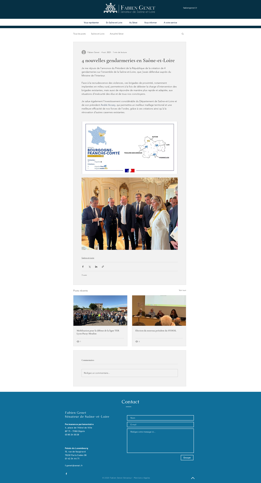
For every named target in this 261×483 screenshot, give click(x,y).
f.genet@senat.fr (74, 465)
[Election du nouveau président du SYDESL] (159, 310)
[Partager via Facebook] (83, 266)
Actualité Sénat (116, 33)
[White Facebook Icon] (66, 473)
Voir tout (182, 290)
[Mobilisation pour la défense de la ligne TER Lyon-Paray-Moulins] (100, 310)
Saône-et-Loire (97, 33)
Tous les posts (79, 33)
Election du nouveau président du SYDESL (155, 330)
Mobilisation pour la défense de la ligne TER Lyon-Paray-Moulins (98, 332)
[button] (182, 34)
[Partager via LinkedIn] (96, 266)
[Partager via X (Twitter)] (89, 266)
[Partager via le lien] (103, 266)
